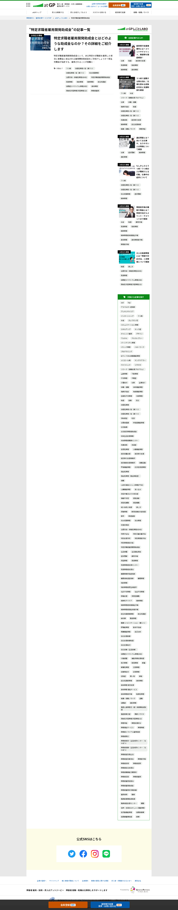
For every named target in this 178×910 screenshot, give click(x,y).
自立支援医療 (136, 124)
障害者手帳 (125, 244)
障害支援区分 (136, 723)
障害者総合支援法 (127, 768)
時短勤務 (131, 516)
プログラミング (126, 351)
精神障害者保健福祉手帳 (129, 235)
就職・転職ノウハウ (141, 12)
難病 (133, 794)
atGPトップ (36, 12)
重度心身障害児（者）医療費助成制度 (133, 708)
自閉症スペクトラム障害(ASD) (76, 86)
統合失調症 (102, 82)
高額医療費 (140, 812)
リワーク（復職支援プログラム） (132, 98)
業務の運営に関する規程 (99, 881)
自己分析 (138, 632)
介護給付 (124, 382)
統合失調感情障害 (127, 614)
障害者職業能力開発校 (129, 772)
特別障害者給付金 (127, 543)
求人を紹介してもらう (78, 12)
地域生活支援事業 (127, 436)
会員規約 (85, 881)
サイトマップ (54, 881)
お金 (131, 93)
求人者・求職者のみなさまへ (121, 881)
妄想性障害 (125, 449)
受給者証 (124, 418)
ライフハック (125, 365)
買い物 (132, 676)
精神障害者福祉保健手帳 (129, 609)
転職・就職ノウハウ (128, 129)
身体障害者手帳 (136, 240)
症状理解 (131, 152)
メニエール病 (125, 360)
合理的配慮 (125, 423)
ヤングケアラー (140, 360)
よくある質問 (102, 6)
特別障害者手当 (140, 538)
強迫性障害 (125, 471)
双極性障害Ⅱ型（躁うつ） (84, 68)
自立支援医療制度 (127, 640)
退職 (141, 698)
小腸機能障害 (138, 449)
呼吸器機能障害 (138, 423)
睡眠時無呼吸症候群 (128, 574)
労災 (137, 400)
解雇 (143, 663)
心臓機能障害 (125, 489)
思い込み (138, 489)
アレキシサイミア (127, 311)
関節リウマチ (139, 714)
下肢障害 (135, 374)
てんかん (124, 338)
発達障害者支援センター (129, 565)
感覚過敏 (136, 498)
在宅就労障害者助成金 (129, 431)
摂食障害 (124, 511)
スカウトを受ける (99, 12)
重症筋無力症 (125, 714)
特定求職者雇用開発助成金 (100, 77)
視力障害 (124, 663)
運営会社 (138, 881)
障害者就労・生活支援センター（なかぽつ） (133, 742)
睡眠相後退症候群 (127, 578)
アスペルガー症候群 (128, 307)
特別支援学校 (125, 538)
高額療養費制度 (126, 817)
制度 (129, 61)
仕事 (122, 61)
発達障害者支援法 (127, 569)
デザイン (139, 334)
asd (122, 302)
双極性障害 (125, 405)
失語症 (134, 445)
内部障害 (139, 396)
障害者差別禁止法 (127, 754)
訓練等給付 (125, 672)
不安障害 (124, 378)
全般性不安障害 (126, 396)
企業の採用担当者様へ (99, 4)
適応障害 (124, 157)
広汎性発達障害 (140, 467)
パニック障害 (125, 347)
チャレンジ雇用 (126, 334)
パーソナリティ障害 (128, 342)
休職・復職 (132, 102)
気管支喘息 (125, 525)
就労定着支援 (125, 454)
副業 (130, 400)
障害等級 (141, 727)
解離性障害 (125, 667)
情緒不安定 (125, 498)
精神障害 (90, 82)
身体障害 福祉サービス (129, 689)
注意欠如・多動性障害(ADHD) (76, 77)
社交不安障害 (125, 591)
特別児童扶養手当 (139, 534)
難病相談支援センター (129, 803)
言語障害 (136, 667)
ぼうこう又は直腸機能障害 (130, 356)
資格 (140, 676)
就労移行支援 (120, 12)
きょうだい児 (133, 320)
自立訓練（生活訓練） (129, 649)
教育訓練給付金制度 (139, 511)
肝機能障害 (125, 627)
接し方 (130, 266)
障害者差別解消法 (127, 759)
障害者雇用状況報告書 (129, 790)
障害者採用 (125, 763)
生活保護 (124, 552)
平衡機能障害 (125, 467)
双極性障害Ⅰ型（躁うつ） (75, 73)
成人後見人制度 (126, 507)
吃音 (133, 418)
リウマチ (138, 365)
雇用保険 (124, 794)
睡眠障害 (141, 578)
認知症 (123, 676)
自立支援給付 (125, 645)
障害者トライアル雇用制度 (130, 732)
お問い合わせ (91, 6)
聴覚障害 (133, 618)
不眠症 (134, 378)
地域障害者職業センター (129, 440)
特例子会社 (125, 534)
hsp (129, 302)
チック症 (138, 329)
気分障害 (138, 520)
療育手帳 (139, 222)
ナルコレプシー (137, 338)
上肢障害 (124, 374)
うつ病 (68, 68)
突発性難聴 (135, 596)
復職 (122, 480)
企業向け (142, 382)
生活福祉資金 (136, 552)
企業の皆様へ (41, 881)
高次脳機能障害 (126, 812)
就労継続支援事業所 (128, 463)
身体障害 (94, 86)
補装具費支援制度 (138, 658)
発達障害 (69, 82)
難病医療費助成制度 (128, 799)
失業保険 (124, 120)
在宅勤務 (124, 427)
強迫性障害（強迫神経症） (130, 476)
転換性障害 (140, 694)
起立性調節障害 (126, 680)
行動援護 (124, 658)
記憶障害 (136, 672)
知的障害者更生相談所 (129, 587)
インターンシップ (127, 316)
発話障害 (124, 560)
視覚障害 (135, 663)
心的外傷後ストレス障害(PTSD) (132, 485)
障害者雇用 (95, 91)
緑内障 (123, 618)
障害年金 (142, 129)
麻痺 (137, 817)
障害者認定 (125, 776)
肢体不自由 (137, 627)
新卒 (122, 516)
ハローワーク (139, 347)
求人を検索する (58, 12)
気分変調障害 (94, 73)
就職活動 (142, 463)
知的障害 (80, 82)
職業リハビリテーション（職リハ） (133, 623)
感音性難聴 (125, 503)
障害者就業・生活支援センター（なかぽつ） (133, 748)
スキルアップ (125, 329)
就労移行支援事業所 (128, 458)
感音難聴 (136, 503)
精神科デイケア (126, 600)
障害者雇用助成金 (127, 785)
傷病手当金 (125, 107)
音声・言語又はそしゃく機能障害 (133, 808)
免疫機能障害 (138, 391)
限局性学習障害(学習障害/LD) (76, 91)
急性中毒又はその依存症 (129, 494)
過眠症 (123, 703)
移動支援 (124, 596)
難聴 (142, 803)
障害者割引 (125, 736)
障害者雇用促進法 (127, 781)
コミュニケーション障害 (129, 325)
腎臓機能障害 (125, 632)
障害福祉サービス (127, 727)
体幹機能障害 (138, 387)
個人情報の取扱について (70, 881)
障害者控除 (137, 763)
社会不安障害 (139, 591)
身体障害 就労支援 (127, 685)
